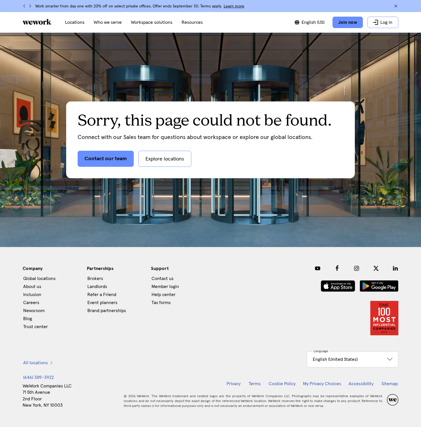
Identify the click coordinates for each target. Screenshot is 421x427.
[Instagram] (356, 268)
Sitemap (389, 383)
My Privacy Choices (322, 383)
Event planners (102, 302)
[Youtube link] (317, 268)
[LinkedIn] (395, 268)
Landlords (97, 286)
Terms (255, 383)
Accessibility (361, 383)
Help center (164, 294)
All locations (35, 363)
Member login (165, 286)
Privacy (234, 383)
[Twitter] (376, 268)
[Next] (30, 6)
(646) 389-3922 (38, 377)
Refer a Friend (101, 294)
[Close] (396, 6)
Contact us (163, 278)
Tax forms (161, 302)
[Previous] (24, 6)
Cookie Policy (282, 383)
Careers (31, 302)
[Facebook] (337, 268)
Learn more (234, 6)
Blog (27, 318)
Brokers (95, 278)
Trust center (35, 326)
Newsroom (34, 310)
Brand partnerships (106, 310)
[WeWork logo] (37, 22)
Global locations (39, 278)
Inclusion (32, 294)
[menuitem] (74, 22)
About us (32, 286)
